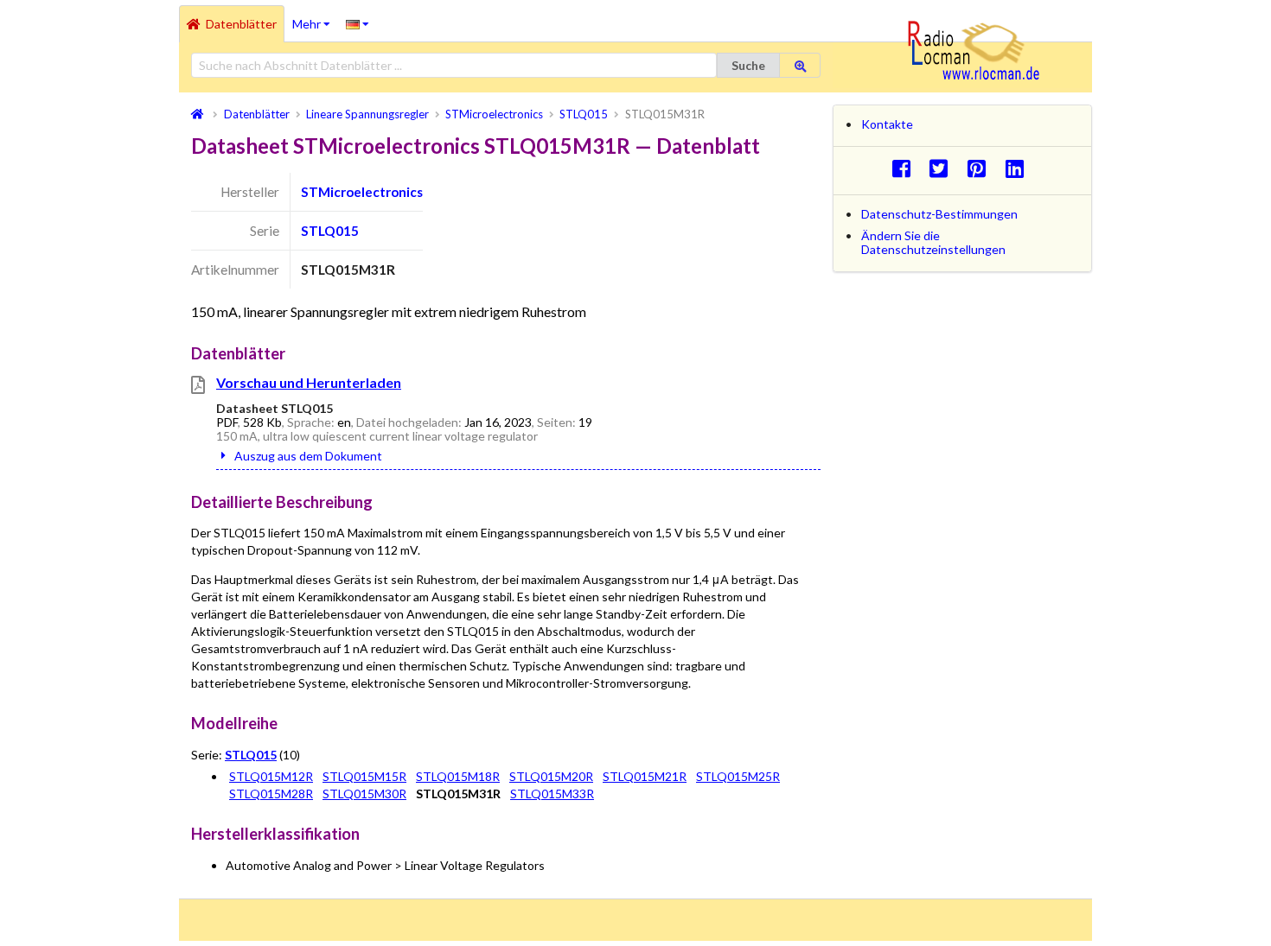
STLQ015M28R (271, 793)
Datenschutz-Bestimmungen (939, 213)
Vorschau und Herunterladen (308, 382)
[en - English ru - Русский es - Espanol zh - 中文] (357, 23)
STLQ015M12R (271, 776)
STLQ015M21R (645, 776)
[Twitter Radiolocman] (944, 168)
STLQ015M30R (364, 793)
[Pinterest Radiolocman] (982, 168)
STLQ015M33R (552, 793)
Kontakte (887, 124)
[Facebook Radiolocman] (906, 168)
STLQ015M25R (738, 776)
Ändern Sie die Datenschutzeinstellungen (933, 242)
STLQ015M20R (551, 776)
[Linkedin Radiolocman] (1019, 168)
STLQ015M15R (364, 776)
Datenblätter (241, 23)
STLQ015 (330, 230)
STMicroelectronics (362, 192)
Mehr (315, 18)
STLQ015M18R (458, 776)
